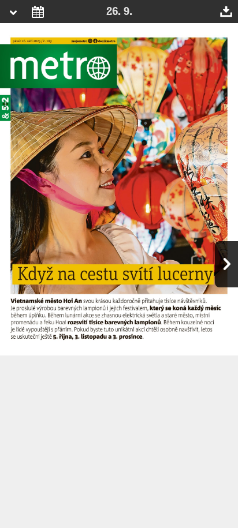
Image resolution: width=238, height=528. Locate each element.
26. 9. (119, 11)
